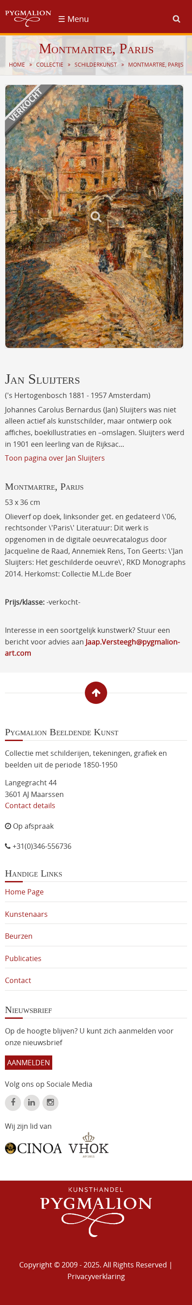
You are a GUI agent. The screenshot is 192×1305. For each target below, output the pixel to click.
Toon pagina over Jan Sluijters (55, 458)
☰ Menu (73, 18)
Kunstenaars (26, 914)
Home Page (24, 892)
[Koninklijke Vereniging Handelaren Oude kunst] (88, 1145)
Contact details (30, 805)
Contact (18, 980)
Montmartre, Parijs (156, 64)
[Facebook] (13, 1103)
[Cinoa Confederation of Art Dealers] (33, 1145)
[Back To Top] (96, 693)
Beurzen (19, 936)
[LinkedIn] (32, 1103)
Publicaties (23, 958)
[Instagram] (50, 1103)
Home (17, 64)
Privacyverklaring (96, 1276)
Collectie (49, 64)
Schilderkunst (96, 64)
